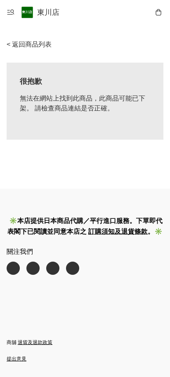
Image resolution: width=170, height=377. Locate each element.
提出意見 (16, 359)
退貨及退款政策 (35, 342)
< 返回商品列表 (29, 44)
